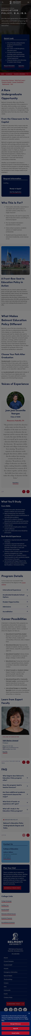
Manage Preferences (15, 1024)
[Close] (29, 1013)
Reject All (15, 1028)
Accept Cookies (15, 1033)
